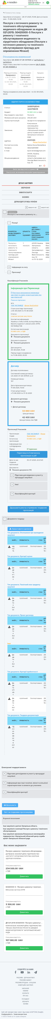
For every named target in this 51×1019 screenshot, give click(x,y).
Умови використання (20, 1014)
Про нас (25, 996)
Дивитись (24, 876)
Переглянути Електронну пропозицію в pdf (28, 454)
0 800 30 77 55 (32, 1)
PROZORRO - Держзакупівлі (25, 978)
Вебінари (25, 1001)
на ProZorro (39, 60)
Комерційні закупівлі (25, 985)
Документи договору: (19, 399)
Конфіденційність (7, 1014)
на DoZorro (7, 62)
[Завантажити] (9, 547)
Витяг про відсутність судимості (25, 169)
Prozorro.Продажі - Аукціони (25, 982)
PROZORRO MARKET (25, 980)
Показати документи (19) (22, 470)
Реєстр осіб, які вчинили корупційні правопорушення (25, 172)
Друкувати (11, 805)
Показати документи (22, 337)
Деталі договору (19, 407)
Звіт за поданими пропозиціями (18, 812)
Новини (25, 991)
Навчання (25, 988)
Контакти (25, 993)
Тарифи (25, 1004)
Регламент (25, 999)
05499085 (31, 140)
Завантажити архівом (21, 529)
